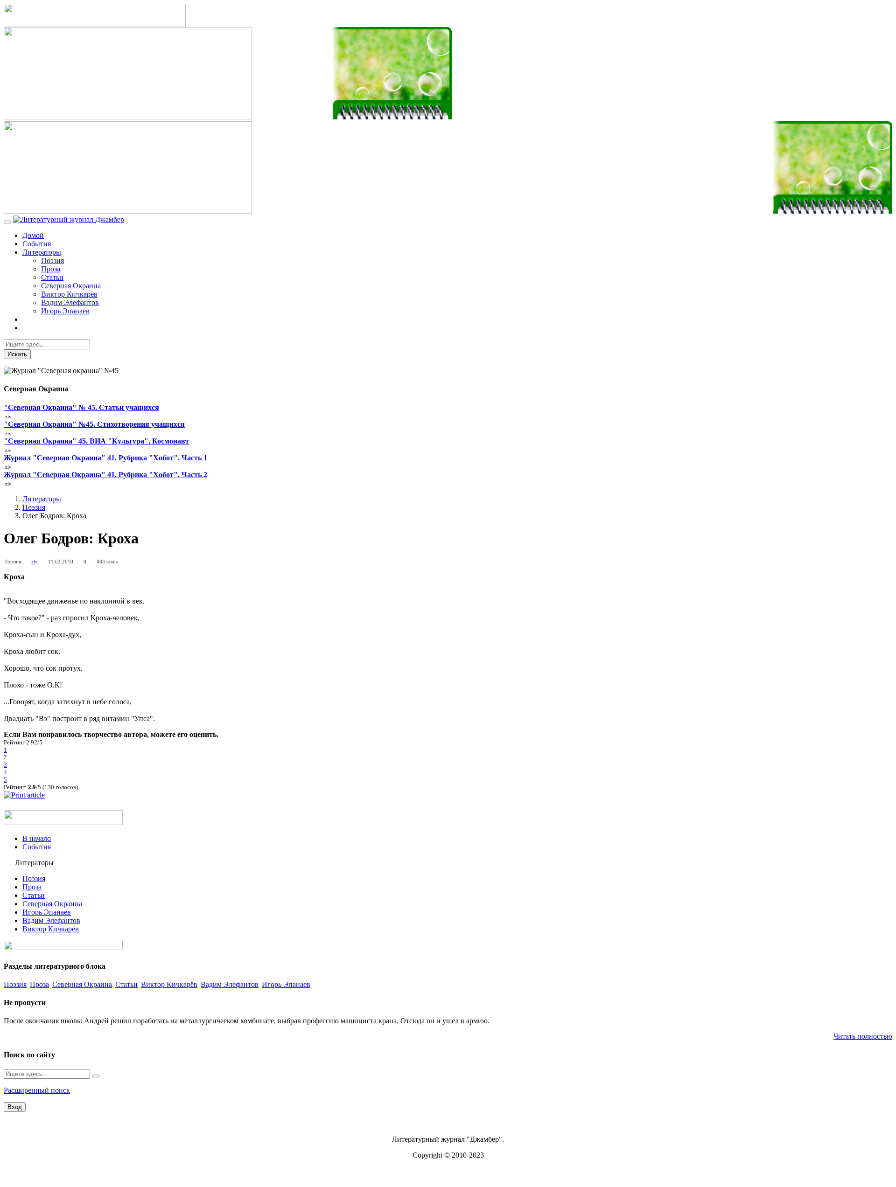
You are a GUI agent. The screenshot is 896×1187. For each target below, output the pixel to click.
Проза (50, 269)
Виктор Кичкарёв (69, 294)
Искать (17, 354)
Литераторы (41, 252)
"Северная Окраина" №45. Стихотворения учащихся (94, 424)
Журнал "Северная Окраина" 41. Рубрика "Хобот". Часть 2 (105, 475)
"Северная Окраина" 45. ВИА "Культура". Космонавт (96, 441)
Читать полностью (862, 1036)
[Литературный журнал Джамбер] (68, 219)
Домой (33, 235)
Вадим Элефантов (70, 302)
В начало (36, 838)
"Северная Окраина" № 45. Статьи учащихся (81, 407)
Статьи (52, 277)
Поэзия (52, 260)
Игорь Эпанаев (65, 311)
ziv (34, 561)
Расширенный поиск (37, 1090)
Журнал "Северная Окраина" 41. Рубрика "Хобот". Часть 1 (105, 458)
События (36, 244)
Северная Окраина (71, 286)
